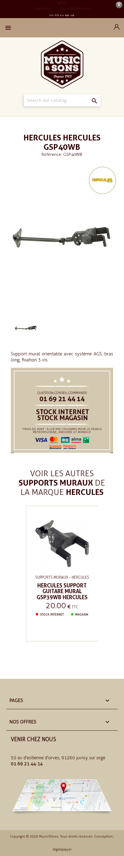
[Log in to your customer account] (116, 28)
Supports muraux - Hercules (62, 577)
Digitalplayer (62, 849)
